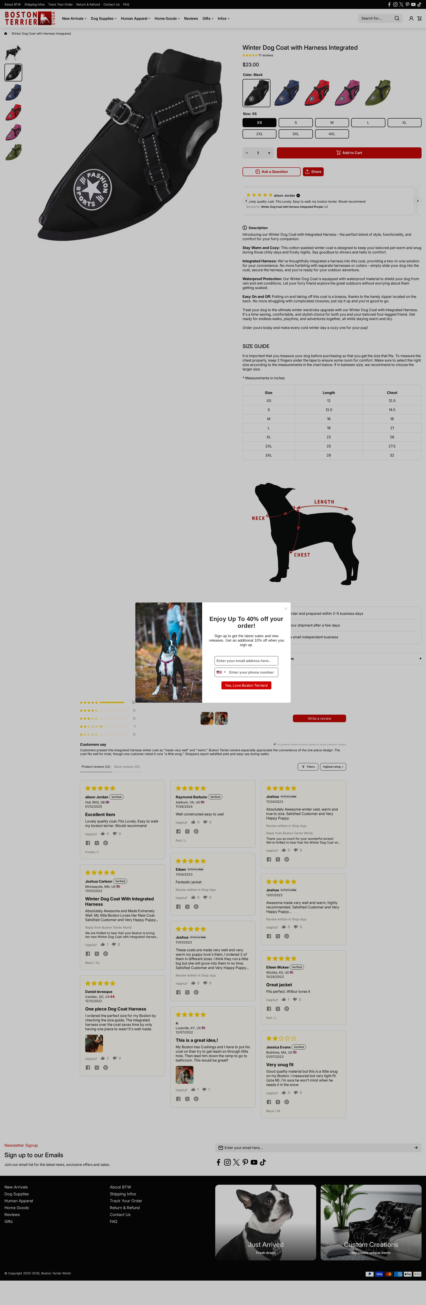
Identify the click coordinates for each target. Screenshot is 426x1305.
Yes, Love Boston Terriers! (246, 685)
